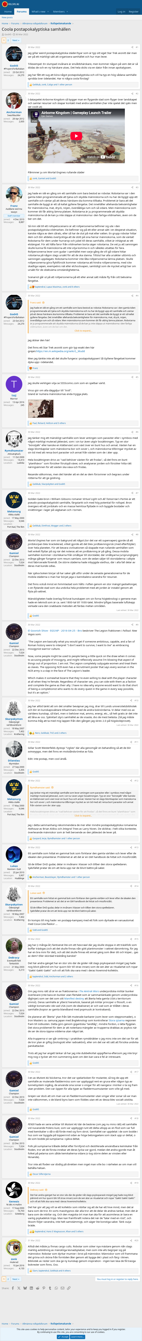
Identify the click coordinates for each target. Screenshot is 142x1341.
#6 (137, 432)
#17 (136, 1071)
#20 (136, 1240)
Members (59, 11)
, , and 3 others (49, 423)
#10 (136, 700)
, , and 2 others (52, 525)
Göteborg (19, 1213)
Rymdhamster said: (40, 787)
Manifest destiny (74, 998)
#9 (137, 624)
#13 (136, 847)
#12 (136, 780)
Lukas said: (35, 893)
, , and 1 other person (52, 84)
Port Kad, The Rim (15, 526)
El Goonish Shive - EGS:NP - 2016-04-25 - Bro (55, 630)
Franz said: (35, 302)
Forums (21, 11)
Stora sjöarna (117, 1020)
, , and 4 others (52, 1270)
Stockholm (19, 565)
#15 (136, 939)
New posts (7, 17)
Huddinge (19, 878)
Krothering (19, 734)
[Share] (132, 47)
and (40, 930)
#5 (137, 377)
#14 (136, 886)
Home (8, 11)
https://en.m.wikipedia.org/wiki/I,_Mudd (60, 351)
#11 (136, 741)
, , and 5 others (59, 1231)
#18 (136, 1118)
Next (14, 40)
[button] (48, 11)
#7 (137, 493)
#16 (136, 985)
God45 (8, 34)
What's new (38, 11)
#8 (137, 534)
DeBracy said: (37, 1189)
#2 (137, 93)
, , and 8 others (57, 287)
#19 (136, 1182)
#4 (137, 295)
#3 (137, 187)
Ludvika (20, 462)
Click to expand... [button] (83, 330)
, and (44, 178)
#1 (137, 47)
